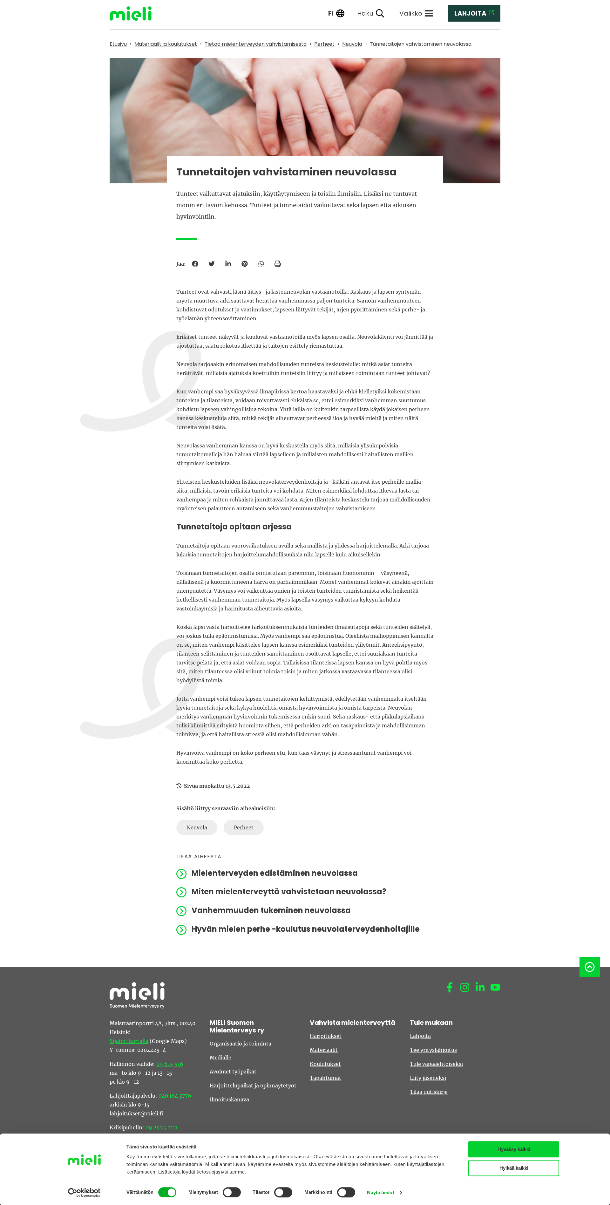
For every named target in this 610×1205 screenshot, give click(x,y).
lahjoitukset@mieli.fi (136, 1113)
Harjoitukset (326, 1036)
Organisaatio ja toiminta (240, 1043)
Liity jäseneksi (428, 1078)
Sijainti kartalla (129, 1041)
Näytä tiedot (380, 1192)
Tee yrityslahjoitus (433, 1050)
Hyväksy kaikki (514, 1149)
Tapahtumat (325, 1078)
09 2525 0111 (161, 1127)
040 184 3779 (175, 1096)
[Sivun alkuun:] (590, 967)
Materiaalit (324, 1050)
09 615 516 (169, 1064)
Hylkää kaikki (513, 1168)
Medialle (220, 1057)
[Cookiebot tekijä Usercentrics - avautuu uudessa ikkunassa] (84, 1192)
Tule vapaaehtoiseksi (436, 1064)
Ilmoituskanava (229, 1099)
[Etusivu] (135, 13)
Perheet (244, 827)
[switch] (232, 1192)
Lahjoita (420, 1036)
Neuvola (196, 827)
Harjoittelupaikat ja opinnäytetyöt (253, 1085)
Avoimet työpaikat (233, 1071)
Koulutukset (325, 1064)
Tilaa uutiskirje (429, 1092)
